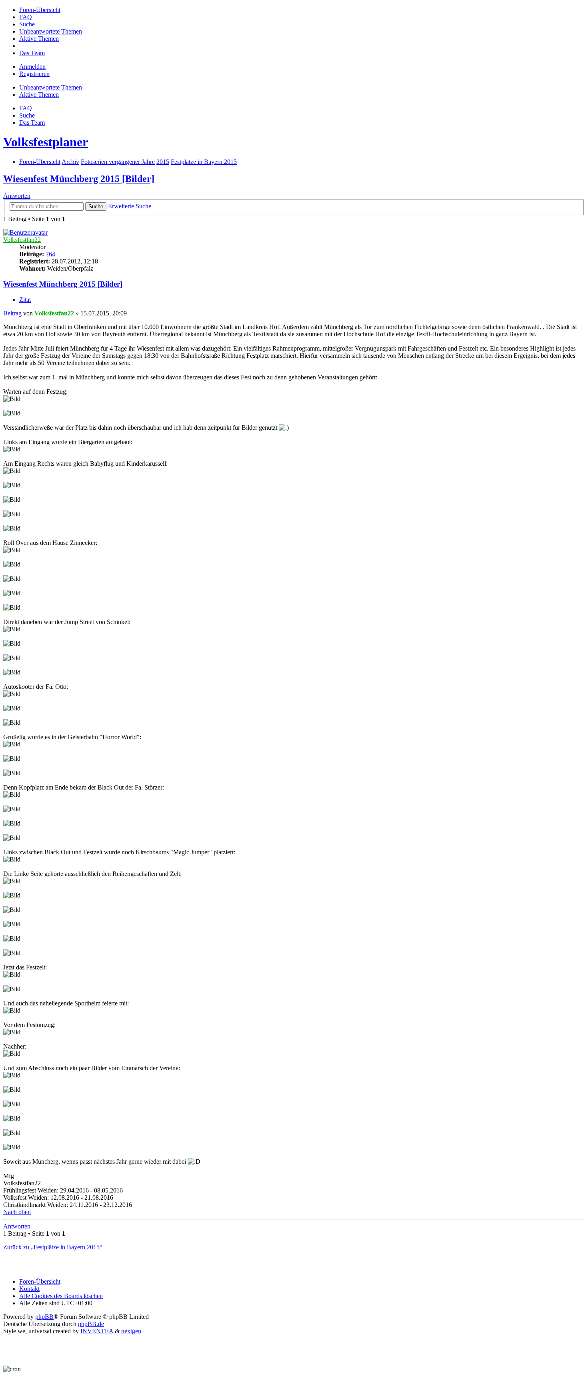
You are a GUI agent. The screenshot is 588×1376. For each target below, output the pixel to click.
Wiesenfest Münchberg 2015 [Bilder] (78, 178)
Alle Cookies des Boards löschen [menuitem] (61, 1295)
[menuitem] (39, 9)
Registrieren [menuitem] (34, 73)
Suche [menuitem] (27, 115)
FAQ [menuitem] (25, 108)
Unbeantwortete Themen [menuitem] (50, 87)
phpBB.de (91, 1323)
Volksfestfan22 (22, 239)
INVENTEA (96, 1331)
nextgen (131, 1331)
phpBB (44, 1316)
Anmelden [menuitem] (32, 66)
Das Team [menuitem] (32, 122)
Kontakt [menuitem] (29, 1288)
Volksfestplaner (45, 142)
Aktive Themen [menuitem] (39, 94)
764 (50, 254)
